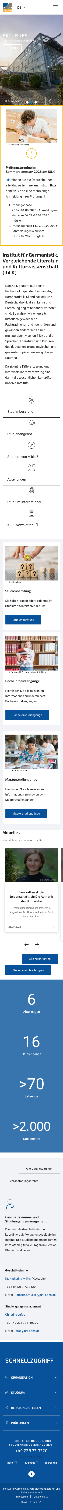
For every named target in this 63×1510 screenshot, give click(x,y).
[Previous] (50, 101)
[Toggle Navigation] (55, 7)
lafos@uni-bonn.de (27, 1331)
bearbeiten (51, 1462)
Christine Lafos (15, 1314)
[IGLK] (7, 7)
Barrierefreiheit (29, 1502)
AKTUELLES (12, 48)
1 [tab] (27, 102)
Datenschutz (41, 1496)
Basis (10, 1462)
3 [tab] (35, 102)
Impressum (22, 1496)
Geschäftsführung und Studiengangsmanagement (31, 1443)
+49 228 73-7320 (31, 1450)
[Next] (58, 101)
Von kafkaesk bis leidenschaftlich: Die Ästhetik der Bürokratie (31, 896)
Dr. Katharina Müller (18, 1278)
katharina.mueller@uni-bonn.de (35, 1295)
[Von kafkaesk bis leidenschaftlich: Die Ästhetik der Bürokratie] (53, 927)
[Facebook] (31, 1474)
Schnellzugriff (29, 1360)
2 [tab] (31, 102)
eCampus (29, 1462)
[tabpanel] (31, 60)
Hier (9, 180)
